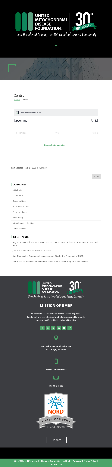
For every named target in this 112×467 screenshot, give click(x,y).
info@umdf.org (56, 386)
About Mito (18, 190)
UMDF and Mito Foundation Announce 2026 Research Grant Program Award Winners (50, 261)
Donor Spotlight (20, 228)
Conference (18, 195)
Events (17, 99)
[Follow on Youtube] (64, 328)
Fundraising (18, 217)
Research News (19, 201)
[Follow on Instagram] (53, 328)
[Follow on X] (48, 328)
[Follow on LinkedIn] (59, 328)
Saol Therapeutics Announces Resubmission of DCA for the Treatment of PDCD (48, 256)
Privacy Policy (90, 461)
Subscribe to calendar (54, 145)
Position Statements (22, 206)
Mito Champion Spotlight (24, 223)
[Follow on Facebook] (42, 328)
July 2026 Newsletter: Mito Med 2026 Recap (32, 250)
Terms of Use (56, 464)
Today (57, 132)
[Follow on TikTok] (69, 328)
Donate (56, 440)
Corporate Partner (21, 212)
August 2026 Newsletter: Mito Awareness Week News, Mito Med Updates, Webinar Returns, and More (55, 243)
